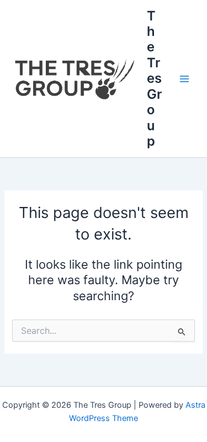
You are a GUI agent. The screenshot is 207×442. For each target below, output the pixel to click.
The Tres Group (154, 79)
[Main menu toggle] (184, 78)
